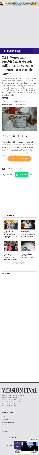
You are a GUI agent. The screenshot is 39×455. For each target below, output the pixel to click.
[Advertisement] (19, 26)
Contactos (5, 419)
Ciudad (4, 98)
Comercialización (8, 422)
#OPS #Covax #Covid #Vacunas (16, 169)
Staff (3, 417)
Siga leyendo (19, 158)
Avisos (4, 424)
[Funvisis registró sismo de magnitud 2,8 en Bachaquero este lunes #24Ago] (28, 246)
